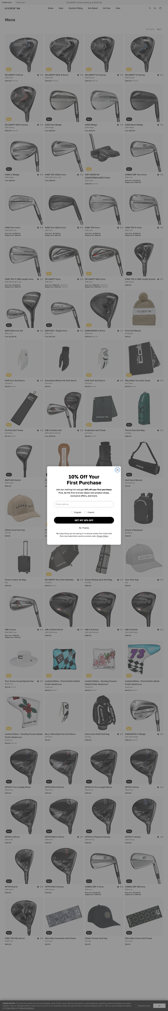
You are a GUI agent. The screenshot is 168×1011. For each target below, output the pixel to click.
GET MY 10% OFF (84, 520)
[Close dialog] (117, 469)
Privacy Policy (102, 536)
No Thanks (84, 528)
